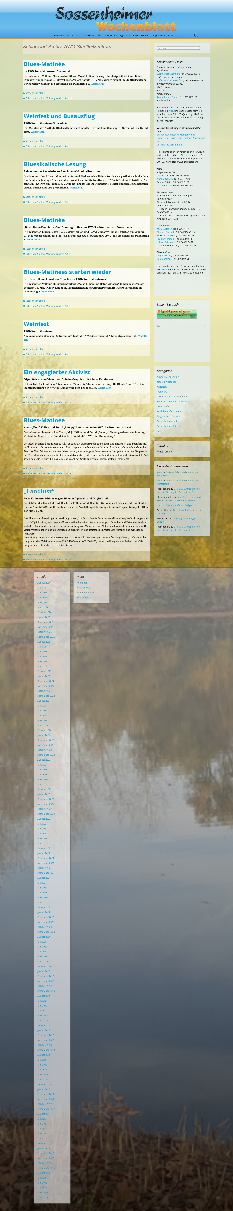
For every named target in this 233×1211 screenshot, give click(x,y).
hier (171, 110)
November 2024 (45, 685)
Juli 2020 (41, 941)
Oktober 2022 (44, 808)
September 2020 (46, 931)
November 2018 (45, 1040)
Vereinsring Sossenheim (170, 144)
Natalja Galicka (165, 178)
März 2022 (43, 843)
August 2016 (44, 1172)
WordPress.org (84, 597)
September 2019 (46, 990)
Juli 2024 (41, 705)
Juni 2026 (42, 592)
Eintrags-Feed (84, 587)
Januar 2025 (43, 676)
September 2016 (46, 1167)
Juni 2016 (42, 1182)
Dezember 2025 (45, 622)
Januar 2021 (43, 912)
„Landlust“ (39, 491)
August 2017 (44, 1113)
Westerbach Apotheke (168, 73)
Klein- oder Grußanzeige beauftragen (118, 35)
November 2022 (45, 803)
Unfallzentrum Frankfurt (170, 80)
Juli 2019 (41, 1000)
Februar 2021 (44, 907)
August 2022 (44, 818)
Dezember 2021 (45, 858)
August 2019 (44, 995)
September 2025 (46, 636)
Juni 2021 (42, 887)
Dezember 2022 (45, 799)
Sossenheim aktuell (36, 92)
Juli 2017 (41, 1118)
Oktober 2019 (44, 985)
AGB (170, 35)
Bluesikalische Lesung (55, 164)
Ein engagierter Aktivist (57, 372)
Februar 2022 (44, 848)
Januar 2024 (43, 735)
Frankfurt (162, 391)
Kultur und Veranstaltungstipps (174, 401)
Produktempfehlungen (169, 411)
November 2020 (45, 922)
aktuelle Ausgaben (167, 381)
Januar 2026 (43, 617)
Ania (159, 472)
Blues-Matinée (44, 64)
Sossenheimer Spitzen (169, 426)
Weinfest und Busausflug (59, 116)
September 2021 (46, 872)
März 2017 (43, 1138)
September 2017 (46, 1108)
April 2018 (42, 1074)
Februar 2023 (44, 789)
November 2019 (45, 981)
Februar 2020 (44, 966)
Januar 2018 (43, 1089)
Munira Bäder (164, 228)
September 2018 (46, 1049)
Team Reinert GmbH (167, 97)
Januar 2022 (43, 853)
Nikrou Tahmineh (166, 242)
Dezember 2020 (45, 917)
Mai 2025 (42, 656)
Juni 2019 (42, 1005)
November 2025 (45, 626)
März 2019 (43, 1020)
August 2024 (44, 700)
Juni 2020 (42, 946)
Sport (160, 430)
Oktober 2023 (44, 749)
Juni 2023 (42, 769)
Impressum (158, 35)
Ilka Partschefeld (166, 238)
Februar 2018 (44, 1084)
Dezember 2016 (45, 1153)
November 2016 (45, 1158)
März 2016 (43, 1197)
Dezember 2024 (45, 681)
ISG (158, 141)
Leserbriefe (163, 406)
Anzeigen (162, 386)
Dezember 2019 (45, 976)
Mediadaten (87, 35)
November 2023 (45, 744)
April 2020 (42, 956)
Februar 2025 (44, 671)
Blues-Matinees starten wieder (67, 272)
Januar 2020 (43, 971)
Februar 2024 (44, 730)
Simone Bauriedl (166, 232)
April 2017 (42, 1133)
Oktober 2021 (44, 867)
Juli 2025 (41, 646)
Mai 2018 (42, 1069)
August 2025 (44, 641)
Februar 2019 (44, 1025)
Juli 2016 (41, 1177)
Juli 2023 (41, 764)
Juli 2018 (41, 1059)
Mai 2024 (42, 715)
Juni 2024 (42, 710)
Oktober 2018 (44, 1044)
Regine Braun (164, 255)
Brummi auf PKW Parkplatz (180, 505)
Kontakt (145, 35)
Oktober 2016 (44, 1163)
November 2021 (45, 863)
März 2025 (43, 666)
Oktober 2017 (44, 1103)
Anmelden (82, 582)
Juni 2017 (42, 1123)
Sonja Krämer (164, 258)
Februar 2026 (44, 612)
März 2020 (43, 961)
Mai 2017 (42, 1128)
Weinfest (36, 324)
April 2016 (42, 1192)
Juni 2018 (42, 1064)
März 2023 (43, 784)
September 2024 (46, 695)
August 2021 (44, 877)
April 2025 (42, 661)
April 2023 (42, 779)
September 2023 (46, 754)
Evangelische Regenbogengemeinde (176, 134)
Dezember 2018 (45, 1035)
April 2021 (42, 897)
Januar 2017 (43, 1148)
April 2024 (42, 720)
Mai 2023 (42, 774)
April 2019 (42, 1015)
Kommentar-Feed (86, 592)
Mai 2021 (42, 892)
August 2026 (44, 582)
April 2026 (42, 602)
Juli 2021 (41, 882)
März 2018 (43, 1079)
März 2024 (43, 725)
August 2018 (44, 1054)
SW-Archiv (72, 35)
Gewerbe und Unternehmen (172, 396)
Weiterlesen (99, 83)
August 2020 (44, 936)
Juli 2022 (41, 823)
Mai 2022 (42, 833)
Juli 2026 (41, 587)
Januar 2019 (43, 1030)
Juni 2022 (42, 828)
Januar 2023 (43, 794)
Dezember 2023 (45, 740)
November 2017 (45, 1099)
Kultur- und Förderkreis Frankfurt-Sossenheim (181, 137)
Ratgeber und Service (168, 416)
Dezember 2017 (45, 1094)
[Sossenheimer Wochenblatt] (116, 17)
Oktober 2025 (44, 631)
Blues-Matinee (44, 420)
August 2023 (44, 759)
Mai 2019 (42, 1010)
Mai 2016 (42, 1187)
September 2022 (46, 813)
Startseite (59, 35)
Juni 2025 (42, 651)
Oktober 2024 (44, 690)
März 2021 (43, 902)
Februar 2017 (44, 1143)
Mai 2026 (42, 597)
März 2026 (43, 607)
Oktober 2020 (44, 926)
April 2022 (42, 838)
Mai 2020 (42, 951)
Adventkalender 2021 (168, 376)
